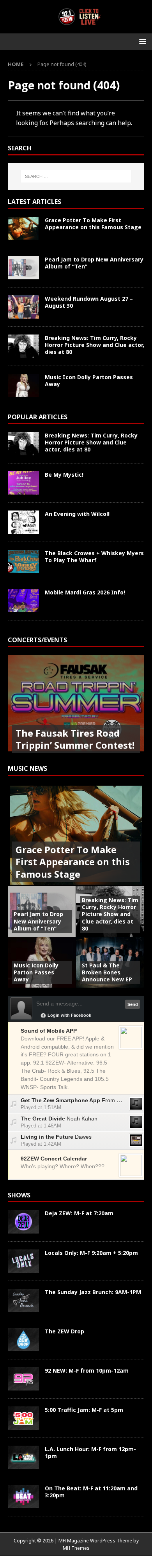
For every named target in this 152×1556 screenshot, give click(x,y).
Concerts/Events (37, 640)
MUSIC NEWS (27, 768)
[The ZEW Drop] (23, 1339)
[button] (141, 41)
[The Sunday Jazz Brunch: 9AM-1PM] (23, 1300)
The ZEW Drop (64, 1331)
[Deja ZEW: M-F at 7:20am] (23, 1221)
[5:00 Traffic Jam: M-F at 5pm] (23, 1418)
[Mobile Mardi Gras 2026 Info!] (23, 600)
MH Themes (76, 1548)
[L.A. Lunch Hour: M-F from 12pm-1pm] (23, 1457)
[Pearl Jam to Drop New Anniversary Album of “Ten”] (23, 267)
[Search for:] (76, 176)
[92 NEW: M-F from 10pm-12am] (23, 1378)
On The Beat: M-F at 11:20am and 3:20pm (91, 1492)
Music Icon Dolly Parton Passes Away (89, 380)
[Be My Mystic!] (23, 483)
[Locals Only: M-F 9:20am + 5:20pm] (23, 1261)
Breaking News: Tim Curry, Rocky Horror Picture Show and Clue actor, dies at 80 (94, 344)
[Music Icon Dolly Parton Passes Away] (23, 385)
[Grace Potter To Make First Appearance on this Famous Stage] (23, 228)
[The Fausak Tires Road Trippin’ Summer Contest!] (76, 706)
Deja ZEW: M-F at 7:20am (79, 1213)
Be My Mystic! (64, 474)
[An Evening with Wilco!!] (23, 522)
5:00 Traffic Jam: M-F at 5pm (84, 1409)
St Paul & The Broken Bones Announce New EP (107, 972)
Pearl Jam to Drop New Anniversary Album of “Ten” (94, 263)
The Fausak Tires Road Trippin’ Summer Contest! (75, 739)
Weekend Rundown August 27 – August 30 (89, 302)
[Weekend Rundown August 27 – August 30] (23, 307)
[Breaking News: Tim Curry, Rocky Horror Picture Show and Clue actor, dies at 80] (23, 346)
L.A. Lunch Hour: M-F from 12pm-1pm (90, 1452)
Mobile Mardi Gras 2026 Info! (85, 592)
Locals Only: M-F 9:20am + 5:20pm (91, 1252)
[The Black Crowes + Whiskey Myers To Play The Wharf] (23, 561)
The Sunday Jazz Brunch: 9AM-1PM (93, 1292)
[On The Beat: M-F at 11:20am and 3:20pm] (23, 1496)
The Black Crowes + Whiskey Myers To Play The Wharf (94, 556)
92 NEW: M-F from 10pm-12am (87, 1370)
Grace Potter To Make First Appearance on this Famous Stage (93, 223)
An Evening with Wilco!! (77, 514)
